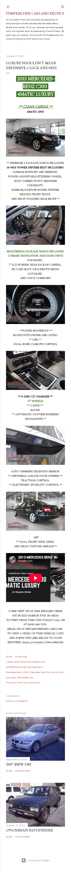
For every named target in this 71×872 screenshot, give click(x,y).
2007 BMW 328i (18, 764)
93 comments (22, 770)
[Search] (62, 6)
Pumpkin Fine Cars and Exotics (35, 13)
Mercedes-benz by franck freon (47, 672)
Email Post (21, 656)
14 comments (22, 836)
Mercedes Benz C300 (17, 672)
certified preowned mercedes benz (24, 666)
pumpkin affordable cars (19, 677)
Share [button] (9, 656)
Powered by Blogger (38, 860)
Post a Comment (17, 701)
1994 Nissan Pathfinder (29, 830)
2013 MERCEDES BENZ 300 (29, 661)
